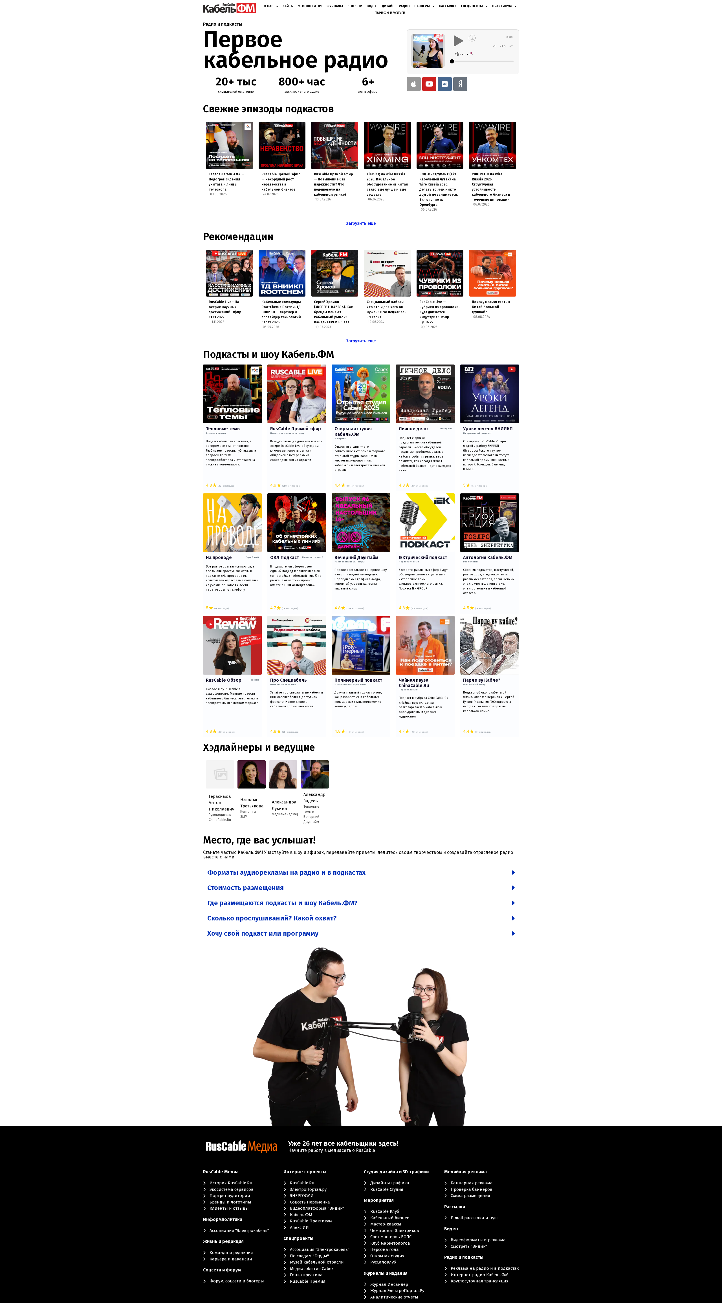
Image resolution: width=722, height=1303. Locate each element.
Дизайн (388, 6)
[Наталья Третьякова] (251, 774)
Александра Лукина (282, 805)
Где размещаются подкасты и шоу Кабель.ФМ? (282, 903)
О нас (268, 6)
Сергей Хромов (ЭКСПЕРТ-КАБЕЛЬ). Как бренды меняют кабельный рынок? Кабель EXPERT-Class (333, 312)
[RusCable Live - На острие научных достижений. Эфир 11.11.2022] (229, 273)
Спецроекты (472, 6)
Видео (372, 6)
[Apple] (414, 84)
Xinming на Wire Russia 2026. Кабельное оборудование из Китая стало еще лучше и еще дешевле (387, 184)
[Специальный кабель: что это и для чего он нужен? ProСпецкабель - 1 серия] (387, 273)
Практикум (502, 6)
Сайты (288, 6)
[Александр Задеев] (315, 774)
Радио (404, 6)
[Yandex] (460, 84)
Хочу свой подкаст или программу (262, 933)
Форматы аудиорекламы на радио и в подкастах (286, 872)
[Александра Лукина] (283, 774)
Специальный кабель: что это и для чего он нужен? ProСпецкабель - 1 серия (386, 309)
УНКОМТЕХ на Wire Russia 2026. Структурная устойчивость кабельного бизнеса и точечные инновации (491, 187)
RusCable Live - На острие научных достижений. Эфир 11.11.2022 (225, 309)
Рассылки (448, 6)
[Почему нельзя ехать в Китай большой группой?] (492, 273)
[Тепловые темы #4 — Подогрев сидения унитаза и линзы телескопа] (229, 145)
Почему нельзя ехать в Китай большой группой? (491, 307)
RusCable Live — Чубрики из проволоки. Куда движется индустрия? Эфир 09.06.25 (439, 312)
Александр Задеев (313, 797)
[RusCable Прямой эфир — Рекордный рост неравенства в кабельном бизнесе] (282, 145)
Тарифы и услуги (390, 13)
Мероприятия (310, 6)
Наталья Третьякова (250, 803)
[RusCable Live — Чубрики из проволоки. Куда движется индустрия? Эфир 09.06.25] (440, 273)
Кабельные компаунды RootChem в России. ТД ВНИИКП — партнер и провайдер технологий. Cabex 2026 (281, 312)
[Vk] (445, 84)
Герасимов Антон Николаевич (219, 803)
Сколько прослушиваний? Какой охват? (272, 918)
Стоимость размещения (245, 888)
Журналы (335, 6)
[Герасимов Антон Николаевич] (220, 774)
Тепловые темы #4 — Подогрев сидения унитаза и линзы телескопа (227, 181)
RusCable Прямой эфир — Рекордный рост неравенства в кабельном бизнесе (280, 181)
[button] (361, 872)
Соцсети (354, 6)
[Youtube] (429, 84)
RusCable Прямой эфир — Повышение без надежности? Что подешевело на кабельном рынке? (333, 184)
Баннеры (422, 6)
